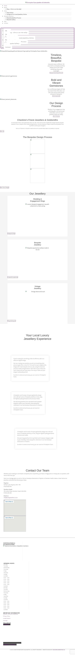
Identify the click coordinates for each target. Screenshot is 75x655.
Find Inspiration (56, 96)
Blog (5, 21)
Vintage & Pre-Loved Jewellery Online (17, 14)
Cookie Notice (6, 618)
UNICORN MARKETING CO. (59, 649)
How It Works (56, 116)
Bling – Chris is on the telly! (14, 9)
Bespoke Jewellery (9, 16)
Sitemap (5, 620)
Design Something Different (56, 72)
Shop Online (10, 12)
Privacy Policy (6, 616)
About (5, 7)
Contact (6, 23)
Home (5, 5)
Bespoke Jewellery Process (14, 18)
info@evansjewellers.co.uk (10, 497)
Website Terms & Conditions (10, 614)
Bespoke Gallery (11, 19)
